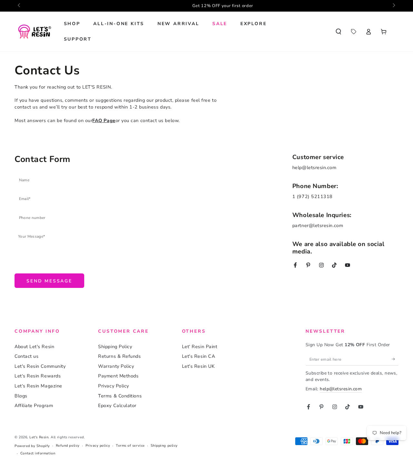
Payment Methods (118, 376)
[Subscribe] (395, 359)
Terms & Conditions (120, 396)
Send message (49, 281)
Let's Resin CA (198, 356)
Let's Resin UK (198, 366)
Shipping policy (164, 445)
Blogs (21, 396)
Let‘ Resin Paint (199, 346)
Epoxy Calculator (117, 405)
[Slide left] (20, 6)
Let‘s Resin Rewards (38, 376)
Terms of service (130, 445)
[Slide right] (393, 6)
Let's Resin (38, 437)
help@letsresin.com (341, 389)
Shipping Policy (115, 346)
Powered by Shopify (32, 445)
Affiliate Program (34, 405)
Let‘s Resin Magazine (38, 386)
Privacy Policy (113, 386)
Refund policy (68, 445)
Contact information (37, 453)
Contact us (26, 356)
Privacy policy (98, 445)
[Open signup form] (207, 6)
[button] (338, 31)
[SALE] (353, 31)
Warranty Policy (116, 366)
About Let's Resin (34, 346)
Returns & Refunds (119, 356)
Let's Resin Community (40, 366)
